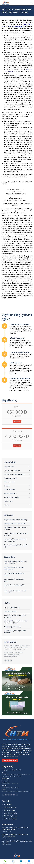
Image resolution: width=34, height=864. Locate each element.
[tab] (17, 466)
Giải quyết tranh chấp (10, 807)
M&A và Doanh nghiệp (10, 819)
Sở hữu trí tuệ (8, 804)
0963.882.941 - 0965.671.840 (14, 652)
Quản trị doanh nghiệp (10, 813)
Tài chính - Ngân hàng (10, 816)
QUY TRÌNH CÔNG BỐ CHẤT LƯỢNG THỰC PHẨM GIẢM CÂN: (17, 842)
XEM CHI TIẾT (17, 421)
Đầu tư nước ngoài (9, 810)
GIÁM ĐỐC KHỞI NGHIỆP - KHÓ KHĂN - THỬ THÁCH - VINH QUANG (15, 828)
